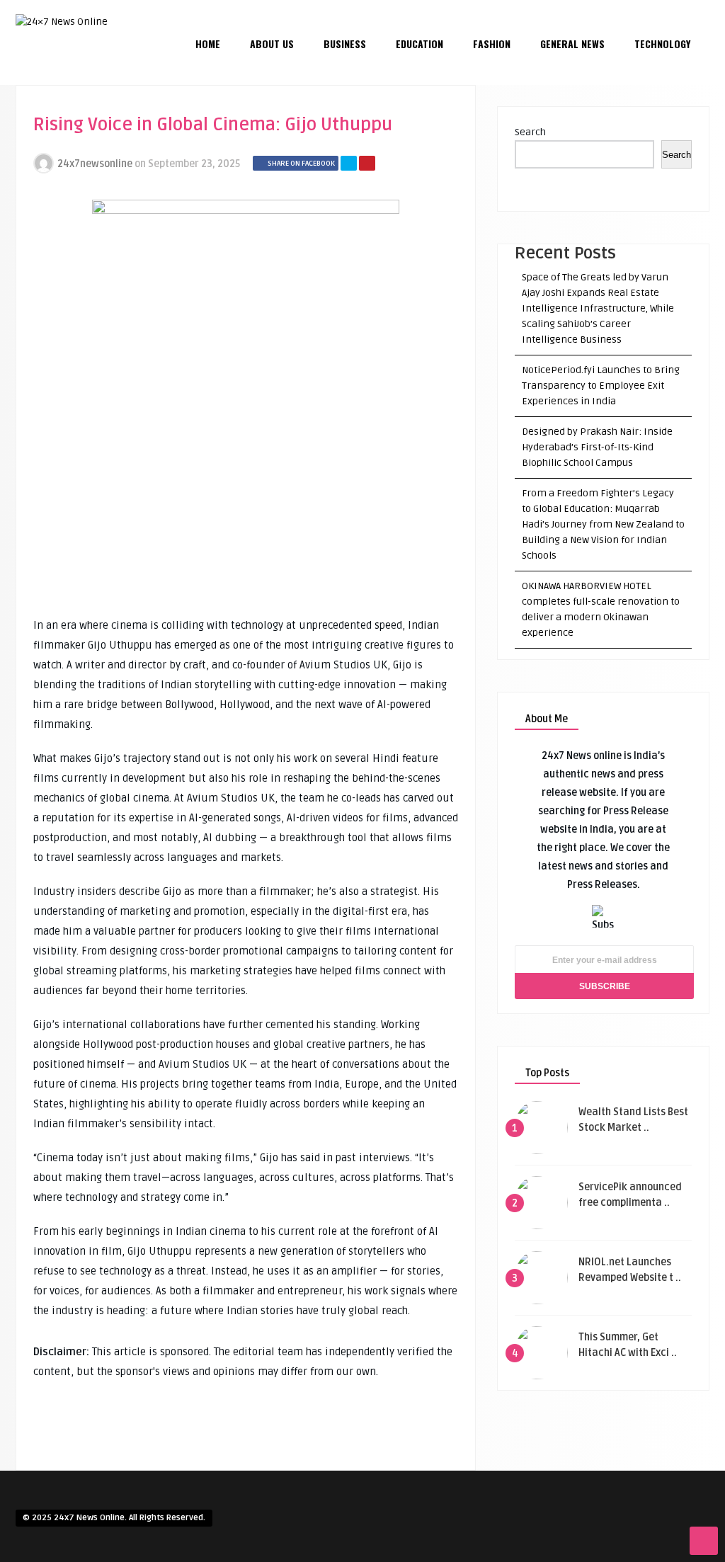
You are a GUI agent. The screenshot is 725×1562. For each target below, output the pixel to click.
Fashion (491, 43)
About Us (272, 43)
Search (530, 132)
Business (345, 43)
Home (207, 43)
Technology (662, 43)
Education (419, 43)
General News (572, 43)
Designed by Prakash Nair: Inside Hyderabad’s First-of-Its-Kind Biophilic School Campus (597, 447)
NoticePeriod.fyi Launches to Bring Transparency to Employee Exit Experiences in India (601, 385)
